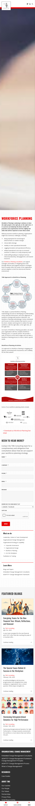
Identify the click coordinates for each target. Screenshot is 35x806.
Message (4, 489)
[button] (29, 803)
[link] (17, 641)
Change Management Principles (12, 761)
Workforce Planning (11, 550)
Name (4, 457)
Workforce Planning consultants (13, 262)
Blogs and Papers (8, 569)
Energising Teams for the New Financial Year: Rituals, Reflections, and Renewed (16, 620)
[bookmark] (6, 6)
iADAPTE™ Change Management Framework (16, 574)
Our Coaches (6, 786)
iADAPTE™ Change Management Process (15, 764)
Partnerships (6, 794)
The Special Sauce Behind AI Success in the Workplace (14, 669)
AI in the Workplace (11, 553)
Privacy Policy (6, 797)
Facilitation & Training (9, 556)
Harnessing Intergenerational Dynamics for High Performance (16, 718)
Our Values (5, 791)
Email (4, 481)
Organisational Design (12, 548)
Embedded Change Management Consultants (16, 572)
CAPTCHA (4, 510)
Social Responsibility (8, 800)
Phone (4, 473)
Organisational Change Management (14, 540)
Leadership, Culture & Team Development (15, 537)
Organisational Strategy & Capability (13, 542)
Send (6, 524)
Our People (5, 788)
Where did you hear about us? (11, 504)
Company (5, 465)
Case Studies (6, 776)
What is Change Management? (12, 766)
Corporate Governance (12, 545)
